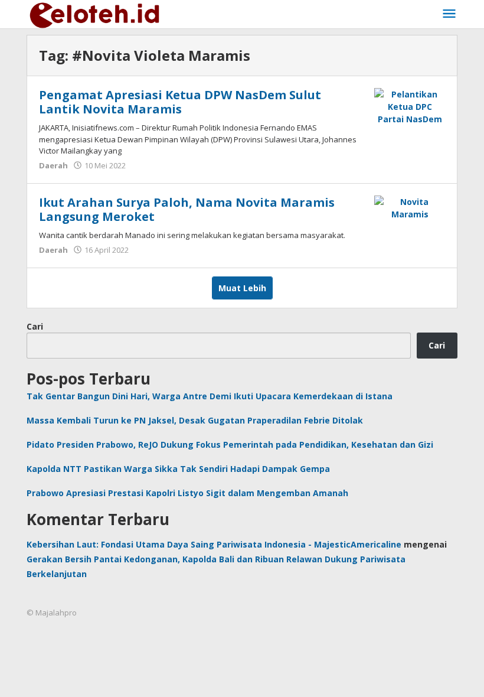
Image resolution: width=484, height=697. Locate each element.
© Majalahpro (52, 612)
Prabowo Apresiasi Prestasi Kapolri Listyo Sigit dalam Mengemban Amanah (187, 493)
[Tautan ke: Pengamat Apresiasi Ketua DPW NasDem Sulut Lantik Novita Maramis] (409, 105)
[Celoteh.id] (95, 13)
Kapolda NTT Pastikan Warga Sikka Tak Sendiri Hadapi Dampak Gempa (178, 468)
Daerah (53, 165)
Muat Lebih (242, 288)
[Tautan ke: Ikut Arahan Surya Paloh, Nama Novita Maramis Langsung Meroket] (409, 207)
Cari (35, 326)
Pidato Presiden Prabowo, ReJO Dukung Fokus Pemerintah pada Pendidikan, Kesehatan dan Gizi (230, 444)
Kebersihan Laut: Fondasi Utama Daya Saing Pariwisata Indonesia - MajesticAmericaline (214, 544)
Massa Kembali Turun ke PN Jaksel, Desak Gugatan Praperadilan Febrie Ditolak (195, 420)
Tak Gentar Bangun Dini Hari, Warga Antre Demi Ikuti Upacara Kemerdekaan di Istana (210, 396)
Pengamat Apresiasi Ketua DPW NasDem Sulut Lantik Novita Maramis (180, 102)
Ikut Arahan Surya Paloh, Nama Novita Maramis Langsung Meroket (187, 209)
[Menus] (449, 14)
